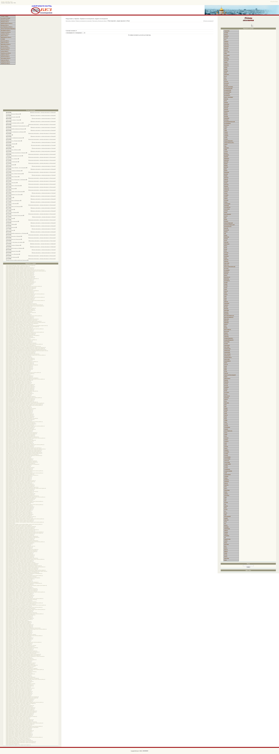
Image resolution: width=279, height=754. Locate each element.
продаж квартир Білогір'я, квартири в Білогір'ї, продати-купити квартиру (19, 289)
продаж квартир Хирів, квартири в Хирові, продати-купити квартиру (18, 694)
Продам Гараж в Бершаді (11, 212)
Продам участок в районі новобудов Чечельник (16, 260)
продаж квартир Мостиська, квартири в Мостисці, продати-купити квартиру (20, 554)
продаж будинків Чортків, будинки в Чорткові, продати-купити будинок (19, 720)
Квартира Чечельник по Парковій (13, 236)
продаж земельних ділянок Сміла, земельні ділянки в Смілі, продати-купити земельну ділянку (23, 642)
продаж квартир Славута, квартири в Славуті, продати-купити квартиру (19, 637)
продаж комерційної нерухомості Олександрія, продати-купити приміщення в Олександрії (22, 577)
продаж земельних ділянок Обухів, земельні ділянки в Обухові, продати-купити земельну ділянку (24, 575)
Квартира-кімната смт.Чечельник (13, 239)
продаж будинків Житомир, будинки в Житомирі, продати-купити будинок (19, 417)
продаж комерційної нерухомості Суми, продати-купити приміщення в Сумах (20, 666)
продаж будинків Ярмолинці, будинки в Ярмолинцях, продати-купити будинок (20, 742)
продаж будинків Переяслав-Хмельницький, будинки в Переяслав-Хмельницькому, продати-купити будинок (26, 585)
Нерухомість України (70, 20)
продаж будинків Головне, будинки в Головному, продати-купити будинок (19, 362)
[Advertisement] (31, 86)
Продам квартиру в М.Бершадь (13, 200)
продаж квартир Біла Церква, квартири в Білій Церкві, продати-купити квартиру (20, 287)
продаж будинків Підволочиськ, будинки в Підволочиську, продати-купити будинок (21, 590)
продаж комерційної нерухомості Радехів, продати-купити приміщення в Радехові (21, 612)
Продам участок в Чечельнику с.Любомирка (16, 179)
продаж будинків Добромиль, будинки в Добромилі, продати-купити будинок (20, 384)
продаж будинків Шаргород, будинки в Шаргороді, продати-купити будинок (19, 724)
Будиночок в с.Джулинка (11, 203)
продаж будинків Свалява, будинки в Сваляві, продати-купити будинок (19, 626)
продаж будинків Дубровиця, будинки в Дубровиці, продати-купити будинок (19, 399)
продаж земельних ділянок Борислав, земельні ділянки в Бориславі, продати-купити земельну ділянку (24, 297)
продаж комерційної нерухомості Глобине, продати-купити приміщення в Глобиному (21, 361)
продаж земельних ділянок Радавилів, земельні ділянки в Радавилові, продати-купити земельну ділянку (25, 609)
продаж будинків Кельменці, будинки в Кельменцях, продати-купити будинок (20, 463)
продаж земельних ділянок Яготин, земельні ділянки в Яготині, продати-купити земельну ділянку (23, 737)
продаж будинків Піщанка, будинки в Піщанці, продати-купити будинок (19, 594)
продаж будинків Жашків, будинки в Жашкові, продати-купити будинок (19, 410)
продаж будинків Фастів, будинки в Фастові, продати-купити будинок (18, 692)
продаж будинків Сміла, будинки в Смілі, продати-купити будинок (18, 641)
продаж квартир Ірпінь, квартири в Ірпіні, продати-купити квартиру (18, 406)
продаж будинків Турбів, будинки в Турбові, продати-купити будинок (18, 680)
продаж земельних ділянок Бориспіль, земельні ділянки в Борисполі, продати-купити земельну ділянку (25, 300)
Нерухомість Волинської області (99, 20)
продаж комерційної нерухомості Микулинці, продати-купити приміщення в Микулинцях (22, 537)
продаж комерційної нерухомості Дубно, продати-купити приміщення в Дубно (20, 396)
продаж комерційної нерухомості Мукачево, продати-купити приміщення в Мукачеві (21, 558)
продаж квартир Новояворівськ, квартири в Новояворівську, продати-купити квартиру (21, 572)
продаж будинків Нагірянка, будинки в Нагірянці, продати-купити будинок (19, 560)
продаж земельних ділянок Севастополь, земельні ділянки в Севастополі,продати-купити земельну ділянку (25, 629)
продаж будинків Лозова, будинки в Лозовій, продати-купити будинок (18, 512)
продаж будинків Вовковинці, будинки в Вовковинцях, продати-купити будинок (20, 345)
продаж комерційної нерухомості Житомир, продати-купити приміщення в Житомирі (21, 418)
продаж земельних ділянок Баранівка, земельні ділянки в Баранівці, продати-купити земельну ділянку (24, 269)
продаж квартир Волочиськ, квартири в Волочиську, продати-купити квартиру (20, 351)
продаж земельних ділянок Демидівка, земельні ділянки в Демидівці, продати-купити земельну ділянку (25, 379)
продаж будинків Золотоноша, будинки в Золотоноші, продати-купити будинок (20, 440)
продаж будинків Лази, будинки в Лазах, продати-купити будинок (18, 503)
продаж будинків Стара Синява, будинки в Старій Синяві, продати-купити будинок (21, 650)
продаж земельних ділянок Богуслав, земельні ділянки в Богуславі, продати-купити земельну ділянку (24, 293)
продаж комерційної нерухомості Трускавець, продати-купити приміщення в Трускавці (22, 678)
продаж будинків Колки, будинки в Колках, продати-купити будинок (18, 479)
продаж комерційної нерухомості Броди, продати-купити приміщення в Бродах (20, 308)
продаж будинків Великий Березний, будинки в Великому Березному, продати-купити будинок (23, 321)
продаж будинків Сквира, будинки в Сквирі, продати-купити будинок (18, 633)
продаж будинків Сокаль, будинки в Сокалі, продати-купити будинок (18, 644)
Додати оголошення (208, 20)
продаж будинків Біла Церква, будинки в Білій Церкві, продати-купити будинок (20, 288)
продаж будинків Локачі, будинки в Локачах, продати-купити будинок (18, 513)
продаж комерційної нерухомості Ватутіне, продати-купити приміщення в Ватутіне (21, 320)
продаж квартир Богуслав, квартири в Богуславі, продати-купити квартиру (19, 291)
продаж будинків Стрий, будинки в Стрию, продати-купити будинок (18, 661)
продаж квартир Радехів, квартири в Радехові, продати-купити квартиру (19, 610)
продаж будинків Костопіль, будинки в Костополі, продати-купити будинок (19, 490)
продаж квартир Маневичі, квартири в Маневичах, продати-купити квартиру (20, 527)
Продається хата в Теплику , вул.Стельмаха (16, 167)
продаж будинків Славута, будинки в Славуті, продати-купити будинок (19, 638)
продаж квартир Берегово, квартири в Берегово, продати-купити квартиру (19, 274)
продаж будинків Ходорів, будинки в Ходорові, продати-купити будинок (19, 701)
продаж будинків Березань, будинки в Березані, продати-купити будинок (19, 280)
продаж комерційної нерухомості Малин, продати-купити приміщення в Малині (20, 526)
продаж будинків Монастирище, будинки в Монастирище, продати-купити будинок (21, 551)
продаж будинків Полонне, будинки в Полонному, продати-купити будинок (19, 595)
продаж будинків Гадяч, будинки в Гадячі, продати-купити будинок (18, 356)
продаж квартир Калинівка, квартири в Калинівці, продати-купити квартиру (19, 445)
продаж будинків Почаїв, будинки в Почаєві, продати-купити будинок (18, 600)
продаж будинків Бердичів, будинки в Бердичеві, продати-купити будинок (19, 273)
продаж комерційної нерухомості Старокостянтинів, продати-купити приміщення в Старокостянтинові (24, 656)
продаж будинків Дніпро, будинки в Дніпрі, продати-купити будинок (18, 383)
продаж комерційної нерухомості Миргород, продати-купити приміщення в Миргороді (21, 540)
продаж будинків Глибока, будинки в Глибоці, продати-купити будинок (18, 360)
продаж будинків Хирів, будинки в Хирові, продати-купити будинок (18, 695)
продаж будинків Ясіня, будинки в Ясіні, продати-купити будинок (17, 744)
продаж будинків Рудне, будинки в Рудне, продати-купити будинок (18, 621)
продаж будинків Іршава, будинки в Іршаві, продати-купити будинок (18, 407)
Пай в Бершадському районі (12, 116)
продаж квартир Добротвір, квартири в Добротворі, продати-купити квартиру (20, 386)
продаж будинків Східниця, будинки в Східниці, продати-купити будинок (19, 667)
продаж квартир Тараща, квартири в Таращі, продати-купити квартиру (19, 670)
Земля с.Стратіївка (10, 164)
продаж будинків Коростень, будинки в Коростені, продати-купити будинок (19, 486)
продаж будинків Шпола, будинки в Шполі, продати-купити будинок (18, 729)
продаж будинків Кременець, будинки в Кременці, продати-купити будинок (19, 494)
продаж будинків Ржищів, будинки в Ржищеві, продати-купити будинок (19, 617)
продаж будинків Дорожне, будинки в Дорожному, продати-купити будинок (19, 387)
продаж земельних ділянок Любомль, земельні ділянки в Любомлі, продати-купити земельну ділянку (24, 522)
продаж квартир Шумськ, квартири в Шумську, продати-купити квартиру (19, 730)
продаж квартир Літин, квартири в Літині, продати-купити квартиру (18, 511)
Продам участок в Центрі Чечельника (14, 215)
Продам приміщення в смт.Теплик (13, 194)
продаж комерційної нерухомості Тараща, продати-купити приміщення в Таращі (20, 671)
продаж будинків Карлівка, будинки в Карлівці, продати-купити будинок (19, 459)
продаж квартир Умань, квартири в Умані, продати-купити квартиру (18, 689)
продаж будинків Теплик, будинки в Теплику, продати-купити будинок (18, 672)
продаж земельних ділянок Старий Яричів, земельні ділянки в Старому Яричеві (20, 653)
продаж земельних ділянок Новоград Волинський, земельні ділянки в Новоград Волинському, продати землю (26, 571)
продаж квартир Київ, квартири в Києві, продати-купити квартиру (18, 466)
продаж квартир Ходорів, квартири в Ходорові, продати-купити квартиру (19, 700)
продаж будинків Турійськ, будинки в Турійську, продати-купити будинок (19, 681)
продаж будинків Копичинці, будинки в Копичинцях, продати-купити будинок (20, 481)
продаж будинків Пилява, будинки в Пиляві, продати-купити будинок (18, 586)
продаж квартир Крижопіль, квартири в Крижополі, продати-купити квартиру (20, 499)
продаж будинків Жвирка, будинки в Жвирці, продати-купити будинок (18, 412)
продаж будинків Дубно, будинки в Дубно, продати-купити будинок (18, 395)
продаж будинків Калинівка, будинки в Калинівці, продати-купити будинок (19, 446)
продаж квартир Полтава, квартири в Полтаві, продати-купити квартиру (19, 596)
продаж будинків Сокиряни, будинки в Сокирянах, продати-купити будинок (19, 646)
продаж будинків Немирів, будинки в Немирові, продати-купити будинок (19, 561)
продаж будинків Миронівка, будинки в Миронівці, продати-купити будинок (19, 542)
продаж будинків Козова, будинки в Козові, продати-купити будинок (18, 478)
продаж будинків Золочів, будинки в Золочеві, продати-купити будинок (19, 442)
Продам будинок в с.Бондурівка (13, 185)
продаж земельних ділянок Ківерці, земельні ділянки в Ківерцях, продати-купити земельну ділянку (24, 470)
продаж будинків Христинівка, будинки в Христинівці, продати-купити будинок (20, 703)
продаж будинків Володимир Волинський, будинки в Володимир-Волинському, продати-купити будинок (25, 348)
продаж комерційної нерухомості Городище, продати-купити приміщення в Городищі (21, 364)
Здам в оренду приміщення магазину (14, 137)
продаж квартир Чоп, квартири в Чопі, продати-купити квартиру (17, 717)
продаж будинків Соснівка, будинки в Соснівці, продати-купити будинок (19, 649)
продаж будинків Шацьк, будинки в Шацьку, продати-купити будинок (18, 725)
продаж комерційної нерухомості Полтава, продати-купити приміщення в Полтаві (21, 599)
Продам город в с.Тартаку (12, 158)
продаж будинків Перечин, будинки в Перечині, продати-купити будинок (19, 584)
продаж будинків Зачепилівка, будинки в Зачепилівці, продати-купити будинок (20, 429)
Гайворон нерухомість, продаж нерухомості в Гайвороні (43, 112)
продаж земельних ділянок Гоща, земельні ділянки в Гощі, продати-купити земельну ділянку (23, 372)
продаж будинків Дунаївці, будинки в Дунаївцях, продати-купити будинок (19, 400)
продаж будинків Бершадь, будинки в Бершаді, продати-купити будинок (19, 284)
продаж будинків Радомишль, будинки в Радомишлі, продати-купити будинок (20, 614)
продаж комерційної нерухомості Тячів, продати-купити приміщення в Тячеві (20, 683)
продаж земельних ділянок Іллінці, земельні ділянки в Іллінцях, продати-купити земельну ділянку (23, 405)
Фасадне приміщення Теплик (12, 251)
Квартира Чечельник (10, 188)
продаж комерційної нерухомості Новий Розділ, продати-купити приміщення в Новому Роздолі (23, 565)
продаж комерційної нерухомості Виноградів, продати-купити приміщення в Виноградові (22, 335)
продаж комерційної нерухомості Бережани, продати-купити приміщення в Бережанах (21, 278)
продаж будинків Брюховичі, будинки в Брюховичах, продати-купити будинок (20, 310)
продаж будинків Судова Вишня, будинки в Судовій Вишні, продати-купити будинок (21, 665)
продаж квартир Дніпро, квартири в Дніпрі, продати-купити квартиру (18, 382)
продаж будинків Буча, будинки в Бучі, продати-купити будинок (17, 313)
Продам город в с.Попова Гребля (13, 140)
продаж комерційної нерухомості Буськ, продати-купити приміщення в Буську (20, 312)
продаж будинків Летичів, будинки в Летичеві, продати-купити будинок (19, 505)
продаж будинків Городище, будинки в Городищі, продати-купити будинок (19, 363)
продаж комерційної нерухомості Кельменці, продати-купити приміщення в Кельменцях (22, 464)
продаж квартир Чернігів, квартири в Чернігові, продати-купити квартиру (19, 714)
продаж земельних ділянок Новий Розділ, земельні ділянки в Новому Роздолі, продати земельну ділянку (25, 566)
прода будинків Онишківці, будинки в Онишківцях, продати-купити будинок (19, 578)
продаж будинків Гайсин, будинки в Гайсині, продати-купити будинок (18, 357)
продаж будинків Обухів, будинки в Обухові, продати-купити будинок (18, 574)
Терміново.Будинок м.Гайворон (13, 245)
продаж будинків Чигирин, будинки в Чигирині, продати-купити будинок (19, 715)
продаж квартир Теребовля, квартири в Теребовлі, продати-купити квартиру (20, 673)
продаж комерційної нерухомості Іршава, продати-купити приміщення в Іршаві (20, 408)
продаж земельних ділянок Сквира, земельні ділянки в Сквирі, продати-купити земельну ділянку (23, 635)
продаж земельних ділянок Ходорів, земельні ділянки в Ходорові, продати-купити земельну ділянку (24, 702)
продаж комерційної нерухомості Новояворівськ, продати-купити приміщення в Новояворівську (23, 573)
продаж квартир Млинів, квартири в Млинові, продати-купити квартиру (19, 547)
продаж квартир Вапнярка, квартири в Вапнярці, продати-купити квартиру (19, 316)
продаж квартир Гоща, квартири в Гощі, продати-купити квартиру (18, 370)
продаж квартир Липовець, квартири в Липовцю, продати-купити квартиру (19, 506)
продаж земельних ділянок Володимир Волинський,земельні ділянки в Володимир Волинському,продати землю (26, 350)
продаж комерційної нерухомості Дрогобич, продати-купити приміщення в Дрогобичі (21, 391)
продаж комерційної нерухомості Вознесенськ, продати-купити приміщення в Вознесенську (23, 346)
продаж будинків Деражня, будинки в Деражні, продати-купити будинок (19, 380)
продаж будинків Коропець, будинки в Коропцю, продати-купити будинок (19, 483)
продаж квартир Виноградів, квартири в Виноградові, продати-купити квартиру (20, 333)
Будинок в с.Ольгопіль (11, 182)
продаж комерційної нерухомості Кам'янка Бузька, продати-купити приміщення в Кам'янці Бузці (23, 455)
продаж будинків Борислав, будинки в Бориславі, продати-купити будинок (19, 296)
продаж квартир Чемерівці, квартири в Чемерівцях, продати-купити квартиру (20, 707)
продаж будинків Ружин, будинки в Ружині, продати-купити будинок (18, 622)
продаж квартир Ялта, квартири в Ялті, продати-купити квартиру (18, 739)
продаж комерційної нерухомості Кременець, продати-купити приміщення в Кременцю (22, 495)
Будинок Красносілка (10, 227)
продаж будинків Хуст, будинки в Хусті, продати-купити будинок (17, 704)
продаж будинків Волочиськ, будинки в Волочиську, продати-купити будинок (20, 352)
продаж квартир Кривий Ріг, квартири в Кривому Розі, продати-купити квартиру (20, 498)
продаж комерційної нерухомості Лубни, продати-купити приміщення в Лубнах (20, 516)
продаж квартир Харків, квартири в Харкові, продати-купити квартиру (18, 693)
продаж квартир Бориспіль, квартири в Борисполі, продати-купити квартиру (20, 298)
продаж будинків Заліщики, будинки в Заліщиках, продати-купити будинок (19, 424)
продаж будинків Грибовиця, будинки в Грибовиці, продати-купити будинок (19, 373)
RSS (15, 2)
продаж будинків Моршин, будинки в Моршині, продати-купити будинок (19, 553)
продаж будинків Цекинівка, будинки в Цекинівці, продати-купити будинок (19, 705)
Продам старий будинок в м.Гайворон (14, 248)
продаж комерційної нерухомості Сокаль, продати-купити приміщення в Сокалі (20, 645)
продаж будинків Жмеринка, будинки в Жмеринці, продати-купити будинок (19, 419)
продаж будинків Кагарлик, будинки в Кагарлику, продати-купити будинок (19, 443)
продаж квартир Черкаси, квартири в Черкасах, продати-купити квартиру (19, 713)
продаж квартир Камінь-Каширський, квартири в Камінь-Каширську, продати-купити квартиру (23, 447)
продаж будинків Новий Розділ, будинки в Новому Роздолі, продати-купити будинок (21, 564)
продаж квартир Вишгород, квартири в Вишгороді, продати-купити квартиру (20, 337)
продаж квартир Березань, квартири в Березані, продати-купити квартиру (19, 279)
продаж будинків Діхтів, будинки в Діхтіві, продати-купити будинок (18, 381)
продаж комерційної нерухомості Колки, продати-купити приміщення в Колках (20, 480)
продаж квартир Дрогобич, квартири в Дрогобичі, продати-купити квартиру (19, 388)
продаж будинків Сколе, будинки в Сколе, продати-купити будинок (18, 636)
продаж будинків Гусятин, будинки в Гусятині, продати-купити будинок (19, 376)
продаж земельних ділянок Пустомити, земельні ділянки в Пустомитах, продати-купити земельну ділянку (25, 605)
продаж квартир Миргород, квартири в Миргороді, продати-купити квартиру (19, 538)
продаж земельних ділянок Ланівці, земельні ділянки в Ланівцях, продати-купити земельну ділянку (24, 504)
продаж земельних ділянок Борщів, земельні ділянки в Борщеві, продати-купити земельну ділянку (24, 304)
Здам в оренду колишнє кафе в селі (14, 122)
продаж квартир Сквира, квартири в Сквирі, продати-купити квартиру (18, 632)
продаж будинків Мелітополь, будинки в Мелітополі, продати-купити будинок (20, 530)
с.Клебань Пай (9, 146)
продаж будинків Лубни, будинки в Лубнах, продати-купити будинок (18, 515)
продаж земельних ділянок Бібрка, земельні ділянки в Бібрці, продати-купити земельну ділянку (23, 286)
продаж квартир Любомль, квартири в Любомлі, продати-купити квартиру (19, 519)
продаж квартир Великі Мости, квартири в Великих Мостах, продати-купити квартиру (21, 323)
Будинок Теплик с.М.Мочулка (12, 149)
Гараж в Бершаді (9, 209)
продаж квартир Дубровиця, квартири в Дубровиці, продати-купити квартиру (20, 398)
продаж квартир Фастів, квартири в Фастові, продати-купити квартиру (18, 691)
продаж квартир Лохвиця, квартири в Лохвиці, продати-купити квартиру (19, 514)
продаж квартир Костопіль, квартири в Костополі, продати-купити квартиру (19, 489)
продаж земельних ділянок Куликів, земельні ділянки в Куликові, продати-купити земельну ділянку (24, 501)
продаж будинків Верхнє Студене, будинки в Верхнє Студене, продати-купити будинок (22, 326)
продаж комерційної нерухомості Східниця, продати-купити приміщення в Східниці (21, 668)
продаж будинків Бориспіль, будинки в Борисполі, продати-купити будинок (19, 299)
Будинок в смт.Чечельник (11, 257)
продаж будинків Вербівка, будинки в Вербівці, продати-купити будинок (19, 324)
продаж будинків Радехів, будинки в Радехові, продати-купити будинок (19, 611)
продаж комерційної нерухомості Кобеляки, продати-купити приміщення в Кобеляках (21, 475)
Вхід (12, 2)
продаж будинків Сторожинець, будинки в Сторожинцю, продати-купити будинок (20, 659)
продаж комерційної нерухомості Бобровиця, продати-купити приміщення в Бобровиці (21, 290)
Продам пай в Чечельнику (12, 161)
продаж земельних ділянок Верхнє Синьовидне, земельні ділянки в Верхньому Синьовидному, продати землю (26, 325)
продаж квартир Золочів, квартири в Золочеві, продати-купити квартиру (19, 441)
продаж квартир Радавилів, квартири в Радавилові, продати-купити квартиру (20, 608)
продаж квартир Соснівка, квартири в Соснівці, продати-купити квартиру (19, 648)
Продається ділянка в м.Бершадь (13, 170)
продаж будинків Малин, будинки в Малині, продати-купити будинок (18, 525)
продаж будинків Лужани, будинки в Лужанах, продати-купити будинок (19, 517)
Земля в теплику (9, 230)
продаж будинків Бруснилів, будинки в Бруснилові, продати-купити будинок (20, 309)
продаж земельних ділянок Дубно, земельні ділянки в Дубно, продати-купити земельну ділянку (23, 397)
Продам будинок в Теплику (12, 176)
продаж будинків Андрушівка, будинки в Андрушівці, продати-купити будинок (20, 265)
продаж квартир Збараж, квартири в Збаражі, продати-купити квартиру (19, 430)
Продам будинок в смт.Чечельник (13, 206)
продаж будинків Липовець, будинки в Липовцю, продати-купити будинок (19, 507)
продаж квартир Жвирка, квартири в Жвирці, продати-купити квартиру (19, 411)
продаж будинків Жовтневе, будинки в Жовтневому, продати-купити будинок (20, 422)
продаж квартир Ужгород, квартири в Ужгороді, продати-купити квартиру (19, 685)
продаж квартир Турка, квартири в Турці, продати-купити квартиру (18, 682)
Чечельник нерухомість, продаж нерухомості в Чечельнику (42, 124)
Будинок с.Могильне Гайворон (12, 113)
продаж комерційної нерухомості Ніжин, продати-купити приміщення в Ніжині (20, 562)
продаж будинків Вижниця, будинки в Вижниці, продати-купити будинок (19, 327)
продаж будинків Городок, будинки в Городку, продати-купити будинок (18, 367)
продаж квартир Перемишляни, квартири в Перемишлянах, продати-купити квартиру (21, 582)
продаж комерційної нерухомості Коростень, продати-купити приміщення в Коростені (21, 487)
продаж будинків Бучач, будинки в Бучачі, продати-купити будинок (18, 314)
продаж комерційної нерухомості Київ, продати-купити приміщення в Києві (19, 467)
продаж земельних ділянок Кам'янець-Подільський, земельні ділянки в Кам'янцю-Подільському (23, 452)
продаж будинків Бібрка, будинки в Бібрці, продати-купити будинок (18, 285)
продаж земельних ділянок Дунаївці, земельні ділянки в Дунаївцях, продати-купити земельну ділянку (24, 403)
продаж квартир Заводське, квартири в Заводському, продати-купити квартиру (20, 423)
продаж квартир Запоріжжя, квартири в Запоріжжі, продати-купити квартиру (20, 427)
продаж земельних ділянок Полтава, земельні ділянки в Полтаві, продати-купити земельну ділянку (24, 598)
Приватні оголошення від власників (84, 20)
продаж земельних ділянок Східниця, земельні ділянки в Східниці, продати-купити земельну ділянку (24, 669)
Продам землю (9, 197)
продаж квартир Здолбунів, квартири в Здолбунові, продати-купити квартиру (20, 434)
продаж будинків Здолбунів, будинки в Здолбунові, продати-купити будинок (20, 435)
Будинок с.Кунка (9, 218)
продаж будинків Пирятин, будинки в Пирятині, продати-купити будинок (19, 587)
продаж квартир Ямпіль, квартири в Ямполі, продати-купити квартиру (18, 740)
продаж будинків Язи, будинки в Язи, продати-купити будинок (17, 738)
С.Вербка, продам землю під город (14, 155)
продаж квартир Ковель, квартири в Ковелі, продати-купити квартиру (18, 476)
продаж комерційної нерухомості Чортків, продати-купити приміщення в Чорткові (21, 721)
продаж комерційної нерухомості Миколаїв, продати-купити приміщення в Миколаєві (21, 536)
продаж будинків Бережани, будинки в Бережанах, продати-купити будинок (19, 277)
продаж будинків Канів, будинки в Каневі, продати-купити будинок (18, 457)
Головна (3, 2)
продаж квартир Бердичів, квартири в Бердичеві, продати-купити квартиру (19, 272)
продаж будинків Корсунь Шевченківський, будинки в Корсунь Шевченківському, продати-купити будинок (25, 488)
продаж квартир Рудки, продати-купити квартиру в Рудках (16, 620)
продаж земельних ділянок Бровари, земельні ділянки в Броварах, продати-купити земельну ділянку (24, 305)
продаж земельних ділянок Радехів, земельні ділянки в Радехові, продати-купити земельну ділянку (24, 613)
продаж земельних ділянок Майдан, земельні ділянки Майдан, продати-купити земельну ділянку (23, 524)
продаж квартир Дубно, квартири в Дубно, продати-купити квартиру (18, 394)
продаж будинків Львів (10, 523)
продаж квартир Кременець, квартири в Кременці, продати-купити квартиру (20, 493)
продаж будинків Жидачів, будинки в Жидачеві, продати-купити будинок (19, 415)
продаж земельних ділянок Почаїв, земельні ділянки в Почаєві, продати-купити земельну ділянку (24, 602)
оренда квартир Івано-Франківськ (12, 743)
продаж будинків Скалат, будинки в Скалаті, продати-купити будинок (18, 631)
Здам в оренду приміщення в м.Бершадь (15, 131)
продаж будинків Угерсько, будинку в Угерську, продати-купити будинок (19, 684)
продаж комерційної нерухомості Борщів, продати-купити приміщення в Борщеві (20, 303)
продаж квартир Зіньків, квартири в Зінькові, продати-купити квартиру (19, 439)
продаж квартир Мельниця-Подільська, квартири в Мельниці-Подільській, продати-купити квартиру (24, 531)
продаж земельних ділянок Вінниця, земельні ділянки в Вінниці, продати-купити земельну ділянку (24, 344)
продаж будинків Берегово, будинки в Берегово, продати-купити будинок (19, 275)
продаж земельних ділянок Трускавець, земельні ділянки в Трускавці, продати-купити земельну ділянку (25, 679)
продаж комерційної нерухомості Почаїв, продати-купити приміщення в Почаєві (20, 601)
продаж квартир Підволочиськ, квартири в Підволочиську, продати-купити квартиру (21, 589)
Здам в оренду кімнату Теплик (12, 119)
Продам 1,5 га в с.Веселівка (12, 254)
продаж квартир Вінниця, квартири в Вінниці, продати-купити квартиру (19, 340)
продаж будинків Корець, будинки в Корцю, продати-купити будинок (18, 482)
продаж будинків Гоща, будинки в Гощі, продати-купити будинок (17, 371)
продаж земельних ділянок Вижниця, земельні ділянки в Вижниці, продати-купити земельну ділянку (24, 328)
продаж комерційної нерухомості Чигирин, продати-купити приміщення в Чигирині (21, 716)
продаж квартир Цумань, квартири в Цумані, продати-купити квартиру (19, 706)
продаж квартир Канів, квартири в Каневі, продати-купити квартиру (18, 456)
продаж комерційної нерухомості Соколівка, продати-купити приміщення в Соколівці (21, 647)
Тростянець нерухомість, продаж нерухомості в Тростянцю (42, 240)
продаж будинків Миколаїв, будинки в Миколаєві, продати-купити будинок (19, 535)
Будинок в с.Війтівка (10, 224)
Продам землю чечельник (12, 221)
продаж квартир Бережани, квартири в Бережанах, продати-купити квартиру (20, 276)
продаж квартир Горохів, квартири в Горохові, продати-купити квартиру (19, 368)
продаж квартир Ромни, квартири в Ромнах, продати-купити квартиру (18, 619)
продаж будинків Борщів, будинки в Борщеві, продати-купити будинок (18, 302)
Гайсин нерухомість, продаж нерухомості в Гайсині (44, 216)
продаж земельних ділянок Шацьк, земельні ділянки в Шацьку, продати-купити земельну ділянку (23, 726)
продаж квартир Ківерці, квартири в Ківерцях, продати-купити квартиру (19, 468)
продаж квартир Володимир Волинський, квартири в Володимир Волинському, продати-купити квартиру (25, 347)
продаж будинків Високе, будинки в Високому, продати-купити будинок (19, 336)
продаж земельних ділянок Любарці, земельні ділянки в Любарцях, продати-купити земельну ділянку (24, 518)
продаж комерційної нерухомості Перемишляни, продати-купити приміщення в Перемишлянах (23, 583)
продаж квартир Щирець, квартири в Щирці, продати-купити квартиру (18, 731)
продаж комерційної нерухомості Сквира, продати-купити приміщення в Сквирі (20, 634)
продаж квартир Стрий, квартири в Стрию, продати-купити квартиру (18, 660)
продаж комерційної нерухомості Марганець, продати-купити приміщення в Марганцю (21, 529)
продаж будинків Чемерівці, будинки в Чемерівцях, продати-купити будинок (20, 708)
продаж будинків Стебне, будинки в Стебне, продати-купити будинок (18, 657)
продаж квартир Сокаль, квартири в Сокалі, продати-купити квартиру (18, 643)
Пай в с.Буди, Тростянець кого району (14, 242)
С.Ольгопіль (8, 134)
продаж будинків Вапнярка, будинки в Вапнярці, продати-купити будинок (19, 317)
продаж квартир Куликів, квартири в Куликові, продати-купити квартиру (19, 500)
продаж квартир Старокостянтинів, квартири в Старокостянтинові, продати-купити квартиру (23, 654)
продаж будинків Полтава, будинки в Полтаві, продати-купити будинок (19, 597)
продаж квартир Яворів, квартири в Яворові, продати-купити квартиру (19, 733)
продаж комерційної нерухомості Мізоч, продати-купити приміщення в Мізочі (20, 546)
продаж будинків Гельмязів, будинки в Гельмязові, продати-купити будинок (19, 358)
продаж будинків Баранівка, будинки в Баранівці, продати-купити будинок (19, 268)
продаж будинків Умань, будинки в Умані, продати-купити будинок (18, 690)
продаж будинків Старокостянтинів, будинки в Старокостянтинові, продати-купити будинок (22, 655)
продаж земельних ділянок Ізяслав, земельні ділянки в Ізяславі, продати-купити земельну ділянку (24, 404)
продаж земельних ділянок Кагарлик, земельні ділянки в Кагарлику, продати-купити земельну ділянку (24, 444)
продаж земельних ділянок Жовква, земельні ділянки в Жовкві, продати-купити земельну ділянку (24, 421)
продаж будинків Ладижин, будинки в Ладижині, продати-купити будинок (19, 502)
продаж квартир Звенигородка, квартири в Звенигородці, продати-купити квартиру (21, 432)
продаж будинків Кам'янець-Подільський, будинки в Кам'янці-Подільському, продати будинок (23, 451)
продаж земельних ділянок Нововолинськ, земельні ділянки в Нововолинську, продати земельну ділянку (25, 570)
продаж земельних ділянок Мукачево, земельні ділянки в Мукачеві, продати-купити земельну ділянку (24, 559)
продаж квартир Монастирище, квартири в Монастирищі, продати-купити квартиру (21, 550)
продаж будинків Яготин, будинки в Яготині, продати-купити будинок (18, 736)
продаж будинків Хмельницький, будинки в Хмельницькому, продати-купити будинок (21, 697)
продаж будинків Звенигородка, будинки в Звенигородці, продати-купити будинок (21, 433)
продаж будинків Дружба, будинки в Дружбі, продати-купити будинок (18, 392)
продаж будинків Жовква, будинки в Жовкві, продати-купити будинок (18, 420)
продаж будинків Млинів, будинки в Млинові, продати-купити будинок (18, 548)
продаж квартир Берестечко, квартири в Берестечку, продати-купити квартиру (20, 281)
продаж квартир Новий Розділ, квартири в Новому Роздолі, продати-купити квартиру (21, 563)
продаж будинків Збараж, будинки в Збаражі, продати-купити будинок (18, 431)
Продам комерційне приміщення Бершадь (15, 128)
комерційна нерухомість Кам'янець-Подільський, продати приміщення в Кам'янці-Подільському (23, 453)
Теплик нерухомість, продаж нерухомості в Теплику (43, 118)
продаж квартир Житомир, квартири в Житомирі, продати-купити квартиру (19, 416)
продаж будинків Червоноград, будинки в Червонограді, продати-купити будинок (20, 712)
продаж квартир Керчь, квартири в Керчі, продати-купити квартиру (18, 465)
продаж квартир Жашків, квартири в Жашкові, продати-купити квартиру (19, 409)
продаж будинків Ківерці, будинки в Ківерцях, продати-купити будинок (18, 469)
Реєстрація (7, 2)
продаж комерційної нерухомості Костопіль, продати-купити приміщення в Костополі (21, 491)
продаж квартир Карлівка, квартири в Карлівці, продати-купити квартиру (19, 458)
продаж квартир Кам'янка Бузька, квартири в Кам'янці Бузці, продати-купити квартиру (21, 454)
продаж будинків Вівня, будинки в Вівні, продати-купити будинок (17, 338)
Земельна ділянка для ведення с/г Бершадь (16, 152)
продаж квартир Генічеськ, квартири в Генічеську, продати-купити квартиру (20, 359)
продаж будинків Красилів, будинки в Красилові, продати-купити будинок (19, 492)
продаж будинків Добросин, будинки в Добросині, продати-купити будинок (19, 385)
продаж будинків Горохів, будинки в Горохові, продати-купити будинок (19, 369)
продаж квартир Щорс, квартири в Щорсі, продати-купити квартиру (18, 732)
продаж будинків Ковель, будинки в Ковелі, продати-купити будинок (18, 477)
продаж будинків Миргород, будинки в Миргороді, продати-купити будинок (19, 539)
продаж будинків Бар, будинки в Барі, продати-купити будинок (17, 266)
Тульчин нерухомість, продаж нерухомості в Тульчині (43, 145)
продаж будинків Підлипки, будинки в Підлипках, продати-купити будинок (19, 593)
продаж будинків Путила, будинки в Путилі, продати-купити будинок (18, 606)
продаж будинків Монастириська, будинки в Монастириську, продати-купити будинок (21, 549)
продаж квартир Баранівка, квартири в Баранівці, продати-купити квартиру (19, 267)
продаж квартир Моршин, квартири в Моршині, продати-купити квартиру (19, 552)
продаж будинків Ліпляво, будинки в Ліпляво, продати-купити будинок (18, 510)
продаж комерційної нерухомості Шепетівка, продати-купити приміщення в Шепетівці (21, 727)
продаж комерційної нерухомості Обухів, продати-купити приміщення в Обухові (20, 576)
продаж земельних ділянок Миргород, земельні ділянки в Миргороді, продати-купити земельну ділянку (24, 541)
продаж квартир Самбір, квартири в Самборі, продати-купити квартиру (19, 624)
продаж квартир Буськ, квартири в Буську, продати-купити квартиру (18, 311)
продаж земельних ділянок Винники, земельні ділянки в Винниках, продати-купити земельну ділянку (24, 332)
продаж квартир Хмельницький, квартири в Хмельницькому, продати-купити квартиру (21, 696)
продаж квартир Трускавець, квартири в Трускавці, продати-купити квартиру (20, 677)
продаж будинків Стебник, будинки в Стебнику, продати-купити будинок (19, 658)
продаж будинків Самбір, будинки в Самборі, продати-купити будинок (18, 625)
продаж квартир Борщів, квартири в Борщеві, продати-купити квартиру (19, 301)
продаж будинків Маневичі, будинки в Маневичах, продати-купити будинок (19, 528)
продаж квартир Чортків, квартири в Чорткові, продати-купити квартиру (19, 719)
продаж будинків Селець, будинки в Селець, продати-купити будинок (18, 630)
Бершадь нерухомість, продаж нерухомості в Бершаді (43, 115)
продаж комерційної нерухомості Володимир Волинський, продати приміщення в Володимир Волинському (25, 349)
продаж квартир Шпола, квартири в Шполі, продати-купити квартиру (18, 728)
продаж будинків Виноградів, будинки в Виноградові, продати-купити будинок (20, 334)
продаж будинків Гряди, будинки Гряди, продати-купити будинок (17, 374)
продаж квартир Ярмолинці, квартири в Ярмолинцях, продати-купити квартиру (20, 741)
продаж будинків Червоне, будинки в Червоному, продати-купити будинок (19, 709)
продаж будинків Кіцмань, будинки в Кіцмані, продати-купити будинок (18, 471)
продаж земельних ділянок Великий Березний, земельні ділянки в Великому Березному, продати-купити (25, 322)
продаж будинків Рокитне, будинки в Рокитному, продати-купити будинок (19, 618)
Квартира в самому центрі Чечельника (14, 191)
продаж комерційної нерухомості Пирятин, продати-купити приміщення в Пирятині (21, 588)
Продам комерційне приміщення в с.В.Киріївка (16, 233)
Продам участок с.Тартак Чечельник (14, 173)
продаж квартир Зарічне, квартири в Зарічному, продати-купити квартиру (19, 428)
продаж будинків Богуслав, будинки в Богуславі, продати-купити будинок (19, 292)
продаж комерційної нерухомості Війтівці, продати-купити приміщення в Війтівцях (21, 339)
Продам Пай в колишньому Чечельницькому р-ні (16, 125)
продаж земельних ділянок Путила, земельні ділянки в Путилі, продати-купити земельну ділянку (23, 607)
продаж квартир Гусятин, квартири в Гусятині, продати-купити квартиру (19, 375)
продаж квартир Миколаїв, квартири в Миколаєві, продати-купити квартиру (19, 534)
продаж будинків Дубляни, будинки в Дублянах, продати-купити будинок (19, 393)
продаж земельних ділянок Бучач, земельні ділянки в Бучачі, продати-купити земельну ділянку (23, 315)
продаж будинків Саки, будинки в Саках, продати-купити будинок (18, 623)
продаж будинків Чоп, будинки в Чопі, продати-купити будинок (17, 718)
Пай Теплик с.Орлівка (11, 143)
